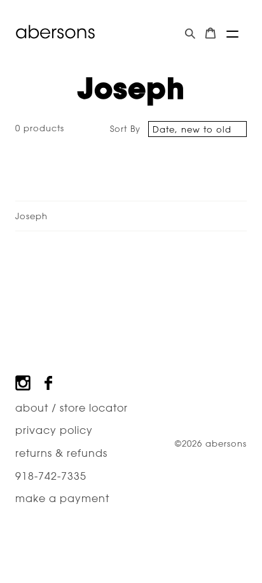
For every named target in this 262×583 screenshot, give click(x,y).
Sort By (125, 128)
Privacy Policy (54, 430)
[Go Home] (55, 32)
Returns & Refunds (61, 453)
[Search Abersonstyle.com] (190, 33)
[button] (232, 34)
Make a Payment (62, 498)
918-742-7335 (50, 476)
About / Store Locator (71, 407)
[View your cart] (210, 33)
